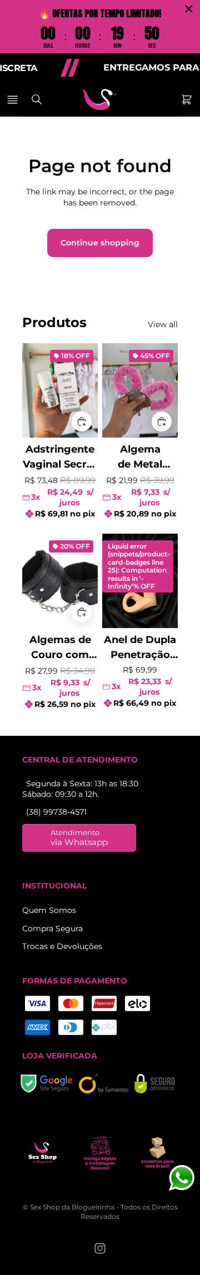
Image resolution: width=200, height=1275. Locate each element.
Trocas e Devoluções (62, 946)
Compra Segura (52, 928)
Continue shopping (100, 243)
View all (163, 324)
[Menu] (14, 99)
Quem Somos (49, 910)
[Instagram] (100, 1248)
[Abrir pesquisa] (36, 99)
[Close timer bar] (188, 8)
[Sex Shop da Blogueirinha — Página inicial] (99, 99)
